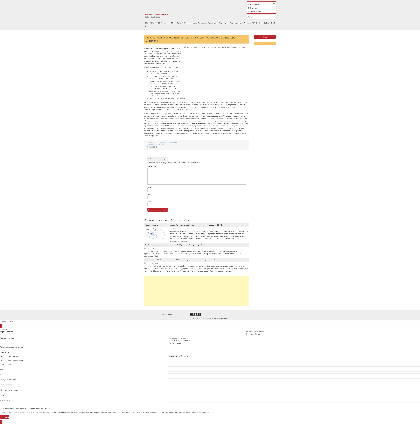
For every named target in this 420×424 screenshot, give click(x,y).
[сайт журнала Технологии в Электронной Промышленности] (195, 314)
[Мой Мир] (154, 147)
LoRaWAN (179, 23)
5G (146, 26)
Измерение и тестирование (167, 142)
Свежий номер (255, 4)
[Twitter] (150, 147)
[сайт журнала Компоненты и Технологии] (208, 314)
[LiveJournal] (157, 147)
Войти (147, 17)
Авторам (157, 14)
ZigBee (266, 23)
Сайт (149, 202)
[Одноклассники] (152, 147)
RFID (173, 23)
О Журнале (148, 14)
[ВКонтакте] (147, 147)
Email (150, 194)
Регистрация (155, 17)
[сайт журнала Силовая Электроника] (181, 314)
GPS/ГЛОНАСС (154, 23)
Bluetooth (259, 23)
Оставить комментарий (155, 144)
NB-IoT (272, 23)
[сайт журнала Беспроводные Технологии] (221, 314)
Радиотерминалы (236, 23)
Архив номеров (255, 11)
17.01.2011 (151, 142)
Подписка (253, 8)
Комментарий (153, 167)
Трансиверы (213, 23)
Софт (168, 23)
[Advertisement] (196, 291)
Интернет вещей (190, 23)
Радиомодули (224, 23)
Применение (202, 23)
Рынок (163, 23)
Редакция (164, 14)
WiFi (253, 23)
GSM (146, 23)
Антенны (247, 23)
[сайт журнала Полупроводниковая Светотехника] (237, 314)
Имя (149, 187)
